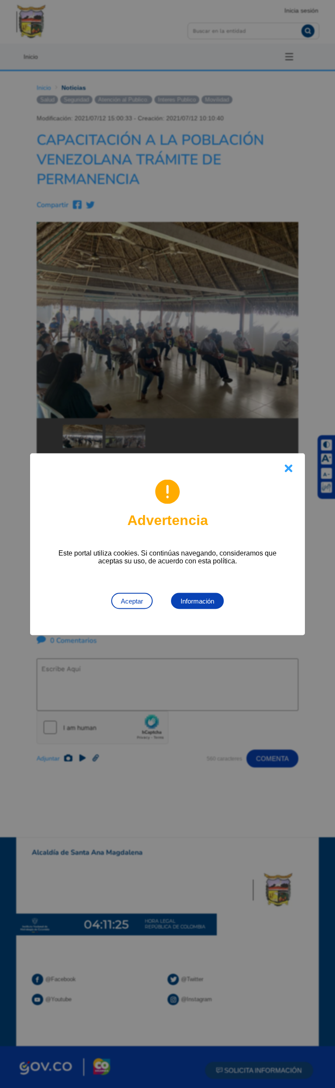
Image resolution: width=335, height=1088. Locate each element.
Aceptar (132, 600)
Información (197, 600)
